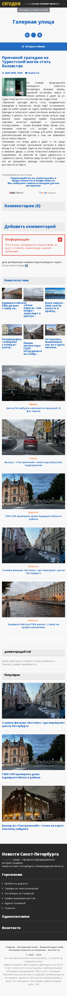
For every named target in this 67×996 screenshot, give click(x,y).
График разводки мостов (20, 898)
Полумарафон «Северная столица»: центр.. (11, 343)
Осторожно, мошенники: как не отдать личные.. (55, 343)
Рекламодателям (27, 947)
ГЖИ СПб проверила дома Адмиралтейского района (33, 518)
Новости (32, 3)
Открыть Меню (35, 46)
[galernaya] (39, 35)
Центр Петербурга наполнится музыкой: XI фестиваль (33, 410)
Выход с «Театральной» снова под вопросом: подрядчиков (33, 464)
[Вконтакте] (27, 35)
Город (33, 458)
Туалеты (10, 908)
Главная (10, 947)
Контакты (54, 949)
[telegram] (33, 35)
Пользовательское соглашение (27, 949)
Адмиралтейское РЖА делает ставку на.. (14, 305)
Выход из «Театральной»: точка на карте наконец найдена (32, 827)
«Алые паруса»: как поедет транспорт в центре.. (32, 310)
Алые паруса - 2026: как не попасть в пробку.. (55, 307)
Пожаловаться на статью (17, 174)
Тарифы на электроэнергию (22, 888)
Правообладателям (51, 947)
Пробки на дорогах (16, 883)
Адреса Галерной (15, 903)
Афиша (33, 404)
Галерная (7, 859)
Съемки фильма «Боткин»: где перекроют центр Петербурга (33, 572)
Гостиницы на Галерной (19, 893)
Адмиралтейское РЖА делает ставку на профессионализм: (33, 626)
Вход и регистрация (13, 265)
